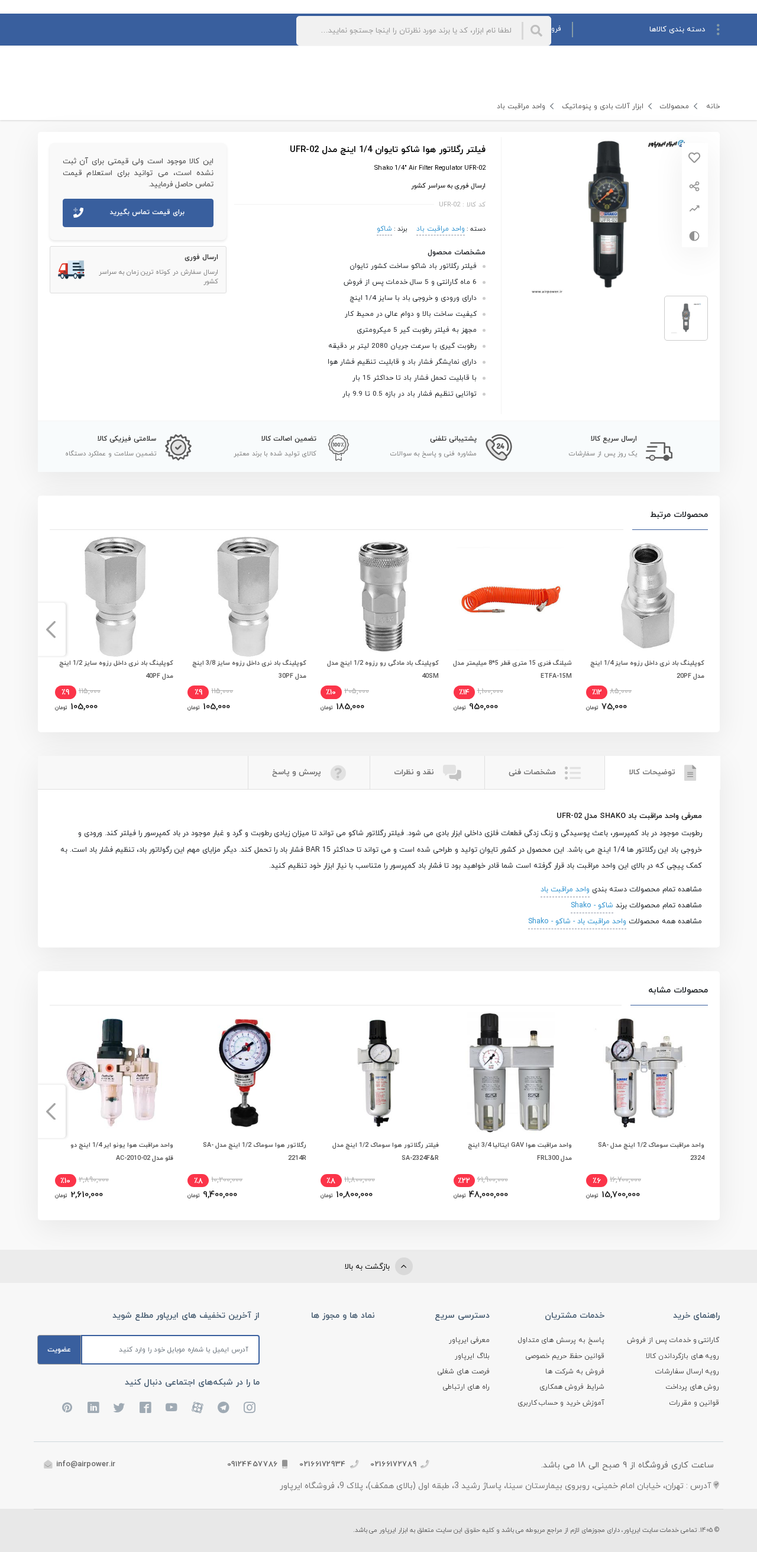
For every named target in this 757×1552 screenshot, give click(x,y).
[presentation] (706, 629)
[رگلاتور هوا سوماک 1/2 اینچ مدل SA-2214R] (245, 1072)
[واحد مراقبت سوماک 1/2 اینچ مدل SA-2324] (644, 1072)
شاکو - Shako (592, 905)
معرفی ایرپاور (469, 1340)
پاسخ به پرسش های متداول (561, 1340)
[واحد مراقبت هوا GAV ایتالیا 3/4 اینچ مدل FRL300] (511, 1072)
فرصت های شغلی (464, 1371)
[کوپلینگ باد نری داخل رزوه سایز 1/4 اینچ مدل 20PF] (644, 596)
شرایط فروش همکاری (571, 1387)
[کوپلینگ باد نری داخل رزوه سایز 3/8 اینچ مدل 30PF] (245, 596)
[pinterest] (67, 1408)
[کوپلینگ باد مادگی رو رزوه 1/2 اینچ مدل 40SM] (378, 596)
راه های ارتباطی (466, 1387)
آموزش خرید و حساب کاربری (561, 1403)
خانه (713, 106)
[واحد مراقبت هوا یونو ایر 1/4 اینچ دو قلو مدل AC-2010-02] (113, 1072)
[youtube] (171, 1408)
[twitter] (119, 1408)
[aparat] (197, 1408)
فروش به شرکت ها (574, 1371)
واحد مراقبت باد (521, 106)
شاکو (384, 229)
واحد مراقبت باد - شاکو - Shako (577, 921)
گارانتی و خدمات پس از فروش (673, 1340)
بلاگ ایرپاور (472, 1356)
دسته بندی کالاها (677, 29)
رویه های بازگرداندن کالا (683, 1356)
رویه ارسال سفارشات (687, 1371)
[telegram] (223, 1408)
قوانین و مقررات (694, 1403)
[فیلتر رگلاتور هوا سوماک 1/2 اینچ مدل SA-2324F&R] (378, 1072)
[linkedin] (93, 1408)
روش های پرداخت (692, 1387)
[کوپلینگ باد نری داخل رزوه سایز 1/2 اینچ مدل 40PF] (113, 596)
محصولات (674, 106)
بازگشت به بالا (368, 1267)
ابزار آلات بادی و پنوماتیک (602, 106)
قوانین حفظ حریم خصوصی (565, 1356)
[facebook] (145, 1408)
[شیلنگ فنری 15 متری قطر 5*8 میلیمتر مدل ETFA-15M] (511, 596)
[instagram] (250, 1408)
